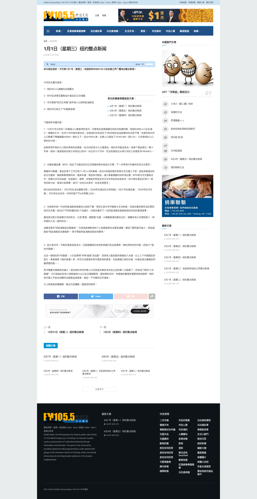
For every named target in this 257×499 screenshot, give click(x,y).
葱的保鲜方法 (177, 167)
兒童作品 (164, 434)
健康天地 (164, 425)
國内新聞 (164, 466)
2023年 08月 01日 (129, 375)
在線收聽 (183, 2)
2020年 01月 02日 (51, 55)
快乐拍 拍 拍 (177, 137)
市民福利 (156, 31)
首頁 (45, 41)
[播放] (47, 64)
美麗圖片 (201, 457)
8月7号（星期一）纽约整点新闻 (125, 105)
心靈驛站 (183, 434)
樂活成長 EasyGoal (183, 454)
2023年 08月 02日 (90, 378)
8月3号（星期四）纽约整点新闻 (125, 115)
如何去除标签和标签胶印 (183, 128)
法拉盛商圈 (112, 31)
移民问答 (201, 438)
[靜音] (142, 64)
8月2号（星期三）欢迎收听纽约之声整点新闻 (186, 268)
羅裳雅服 (184, 31)
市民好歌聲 (184, 420)
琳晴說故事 (203, 429)
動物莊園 (164, 443)
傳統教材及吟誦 (167, 429)
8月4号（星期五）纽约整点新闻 (125, 110)
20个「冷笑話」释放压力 (176, 92)
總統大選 (201, 448)
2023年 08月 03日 (51, 375)
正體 (97, 15)
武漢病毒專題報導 (76, 31)
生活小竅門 (203, 434)
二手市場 (164, 420)
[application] (99, 64)
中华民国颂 (176, 150)
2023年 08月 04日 (109, 361)
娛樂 (196, 31)
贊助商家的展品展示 (205, 473)
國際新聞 (164, 471)
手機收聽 (191, 2)
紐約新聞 (53, 41)
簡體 (104, 15)
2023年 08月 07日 (51, 361)
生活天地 (129, 31)
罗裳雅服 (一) (177, 120)
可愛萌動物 (165, 462)
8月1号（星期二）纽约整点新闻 (135, 370)
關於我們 (209, 2)
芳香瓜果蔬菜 (204, 466)
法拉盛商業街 (204, 420)
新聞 (58, 31)
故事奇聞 (183, 438)
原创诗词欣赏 (166, 448)
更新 (181, 448)
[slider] (149, 64)
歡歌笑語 (183, 460)
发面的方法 (176, 112)
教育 (143, 31)
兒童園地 (164, 438)
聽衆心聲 (200, 2)
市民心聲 (170, 31)
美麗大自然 (203, 462)
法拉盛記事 (96, 31)
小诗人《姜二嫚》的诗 (182, 103)
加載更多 (99, 389)
